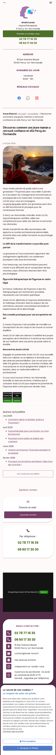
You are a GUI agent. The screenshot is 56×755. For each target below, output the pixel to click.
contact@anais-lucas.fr (26, 653)
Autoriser (7, 401)
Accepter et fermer (29, 748)
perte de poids (13, 204)
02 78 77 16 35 (28, 39)
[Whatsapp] (28, 98)
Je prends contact (28, 515)
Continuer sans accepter (13, 731)
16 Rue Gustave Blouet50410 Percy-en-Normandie (28, 61)
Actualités (33, 113)
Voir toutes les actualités (28, 474)
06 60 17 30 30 (28, 43)
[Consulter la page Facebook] (19, 98)
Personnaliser (29, 741)
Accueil (22, 113)
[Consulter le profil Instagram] (37, 98)
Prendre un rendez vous (28, 33)
